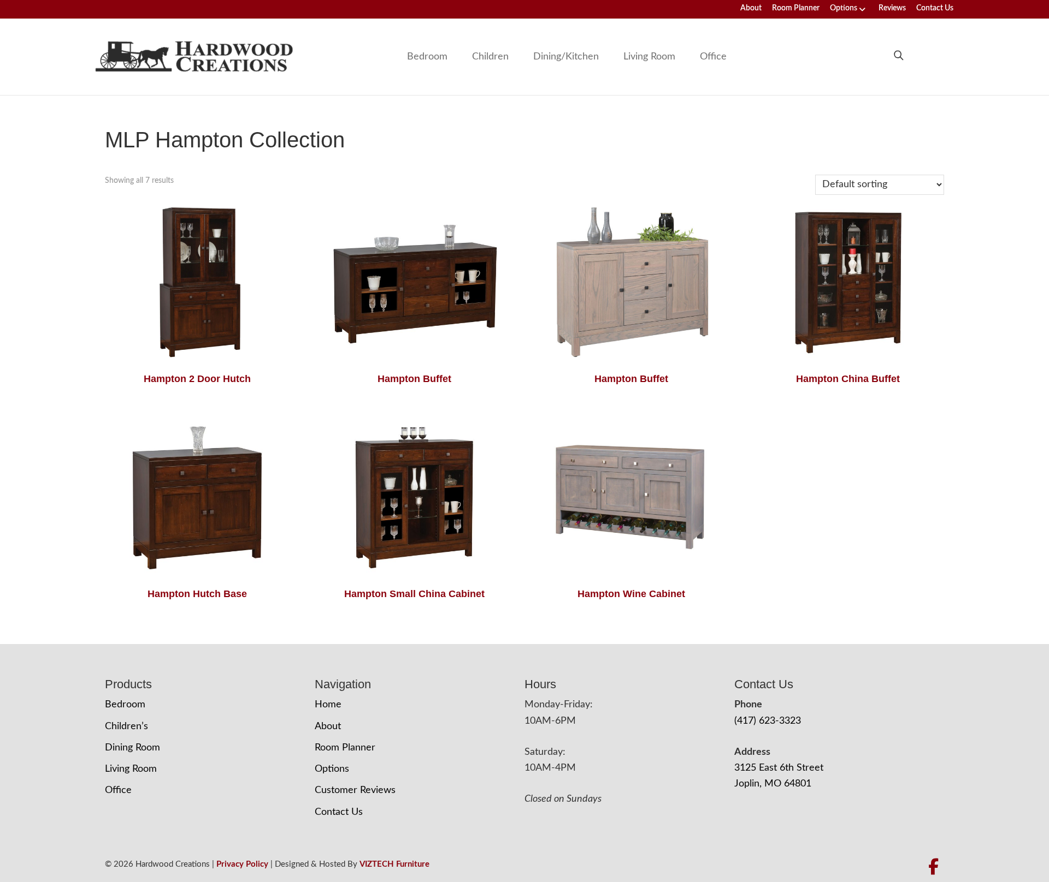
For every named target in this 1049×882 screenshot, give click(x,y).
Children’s (126, 726)
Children (490, 57)
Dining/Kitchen (566, 57)
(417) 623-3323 (767, 721)
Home (328, 705)
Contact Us (934, 8)
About (751, 8)
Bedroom (427, 57)
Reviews (892, 8)
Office (713, 57)
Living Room (649, 57)
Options (843, 8)
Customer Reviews (355, 790)
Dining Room (132, 748)
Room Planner (796, 8)
